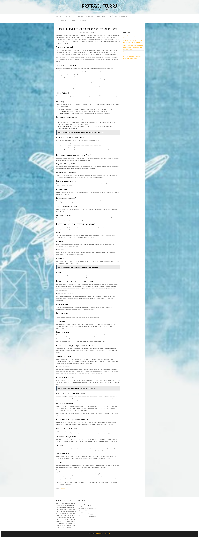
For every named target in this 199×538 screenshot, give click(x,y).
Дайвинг (104, 16)
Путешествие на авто (125, 16)
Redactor (95, 32)
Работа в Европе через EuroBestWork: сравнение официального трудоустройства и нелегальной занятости (133, 47)
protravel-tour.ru (99, 6)
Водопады (80, 16)
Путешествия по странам (62, 20)
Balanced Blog (107, 533)
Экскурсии (83, 20)
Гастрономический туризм (92, 16)
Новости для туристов (61, 16)
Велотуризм (72, 16)
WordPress (98, 533)
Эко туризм (75, 20)
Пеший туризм (113, 16)
